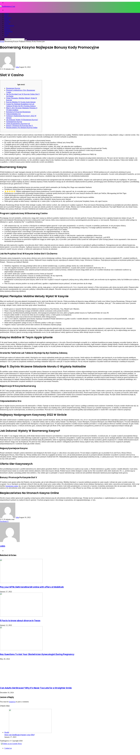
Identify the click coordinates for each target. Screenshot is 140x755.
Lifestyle (7, 22)
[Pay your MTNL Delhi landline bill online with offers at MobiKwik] (21, 582)
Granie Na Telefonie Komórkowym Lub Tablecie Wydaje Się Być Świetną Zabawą (21, 105)
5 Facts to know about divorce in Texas (20, 620)
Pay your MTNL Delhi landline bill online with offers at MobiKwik (32, 587)
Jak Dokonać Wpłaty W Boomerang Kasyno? (22, 120)
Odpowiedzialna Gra (13, 114)
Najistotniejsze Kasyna (14, 122)
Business (7, 29)
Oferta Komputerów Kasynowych (18, 124)
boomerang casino (12, 486)
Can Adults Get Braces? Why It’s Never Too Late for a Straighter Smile (36, 687)
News (6, 16)
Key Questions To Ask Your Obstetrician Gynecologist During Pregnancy (37, 654)
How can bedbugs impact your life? (19, 735)
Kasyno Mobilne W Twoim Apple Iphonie (21, 102)
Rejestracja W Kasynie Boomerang (18, 112)
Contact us (8, 748)
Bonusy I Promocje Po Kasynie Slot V (19, 125)
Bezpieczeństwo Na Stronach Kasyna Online (21, 127)
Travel (6, 33)
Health (6, 20)
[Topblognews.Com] (7, 6)
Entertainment (9, 26)
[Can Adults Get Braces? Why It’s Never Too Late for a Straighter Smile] (21, 683)
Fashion (7, 27)
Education (7, 18)
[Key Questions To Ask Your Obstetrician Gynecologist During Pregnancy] (21, 650)
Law (6, 35)
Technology (8, 31)
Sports (6, 24)
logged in (12, 702)
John (17, 67)
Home (6, 14)
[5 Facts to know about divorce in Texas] (21, 616)
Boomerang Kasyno (13, 88)
